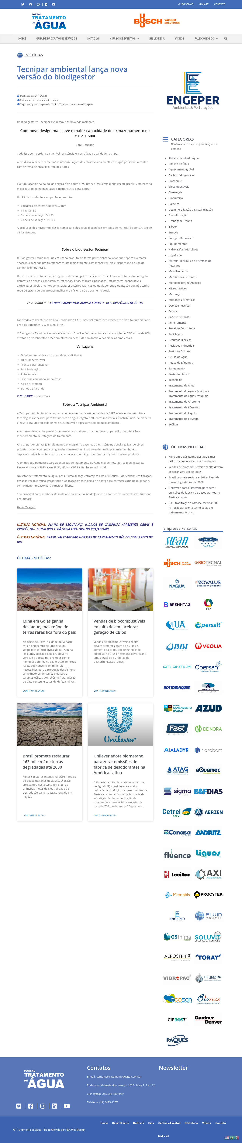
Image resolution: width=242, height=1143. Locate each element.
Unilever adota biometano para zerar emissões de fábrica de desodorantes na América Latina (119, 764)
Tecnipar (64, 104)
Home (22, 38)
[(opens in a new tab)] (157, 20)
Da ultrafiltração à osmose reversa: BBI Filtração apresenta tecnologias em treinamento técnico (193, 507)
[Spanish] (236, 1137)
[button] (88, 21)
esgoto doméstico (49, 104)
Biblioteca (156, 38)
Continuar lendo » (34, 690)
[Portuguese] (231, 1137)
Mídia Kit (163, 1136)
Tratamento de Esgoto (46, 100)
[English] (226, 1137)
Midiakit (204, 4)
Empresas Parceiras (180, 528)
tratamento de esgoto (81, 104)
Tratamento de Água (28, 1129)
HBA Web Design (75, 1129)
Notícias (93, 38)
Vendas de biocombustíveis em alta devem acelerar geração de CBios (119, 626)
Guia (151, 1123)
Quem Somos (185, 4)
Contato (219, 4)
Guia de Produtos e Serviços (56, 38)
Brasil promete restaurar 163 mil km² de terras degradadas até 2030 (46, 761)
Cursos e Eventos (123, 38)
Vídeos (179, 38)
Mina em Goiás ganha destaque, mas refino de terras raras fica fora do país (49, 626)
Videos (206, 1123)
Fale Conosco (204, 38)
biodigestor (32, 104)
